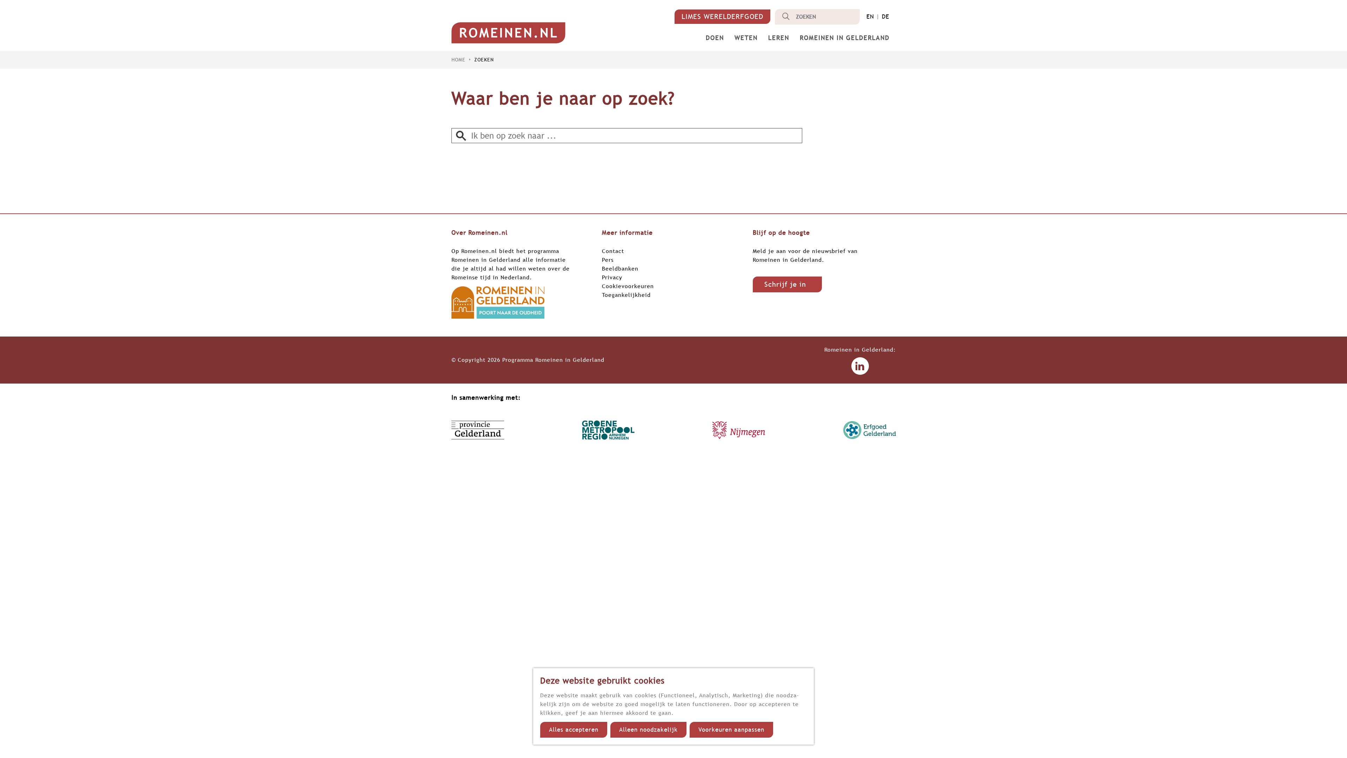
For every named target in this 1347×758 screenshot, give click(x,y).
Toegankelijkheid (626, 295)
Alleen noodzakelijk (648, 730)
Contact (613, 251)
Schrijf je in (785, 284)
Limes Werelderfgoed (722, 16)
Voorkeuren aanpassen (731, 730)
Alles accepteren (573, 730)
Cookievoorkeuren (628, 286)
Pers (608, 260)
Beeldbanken (620, 268)
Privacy (612, 277)
